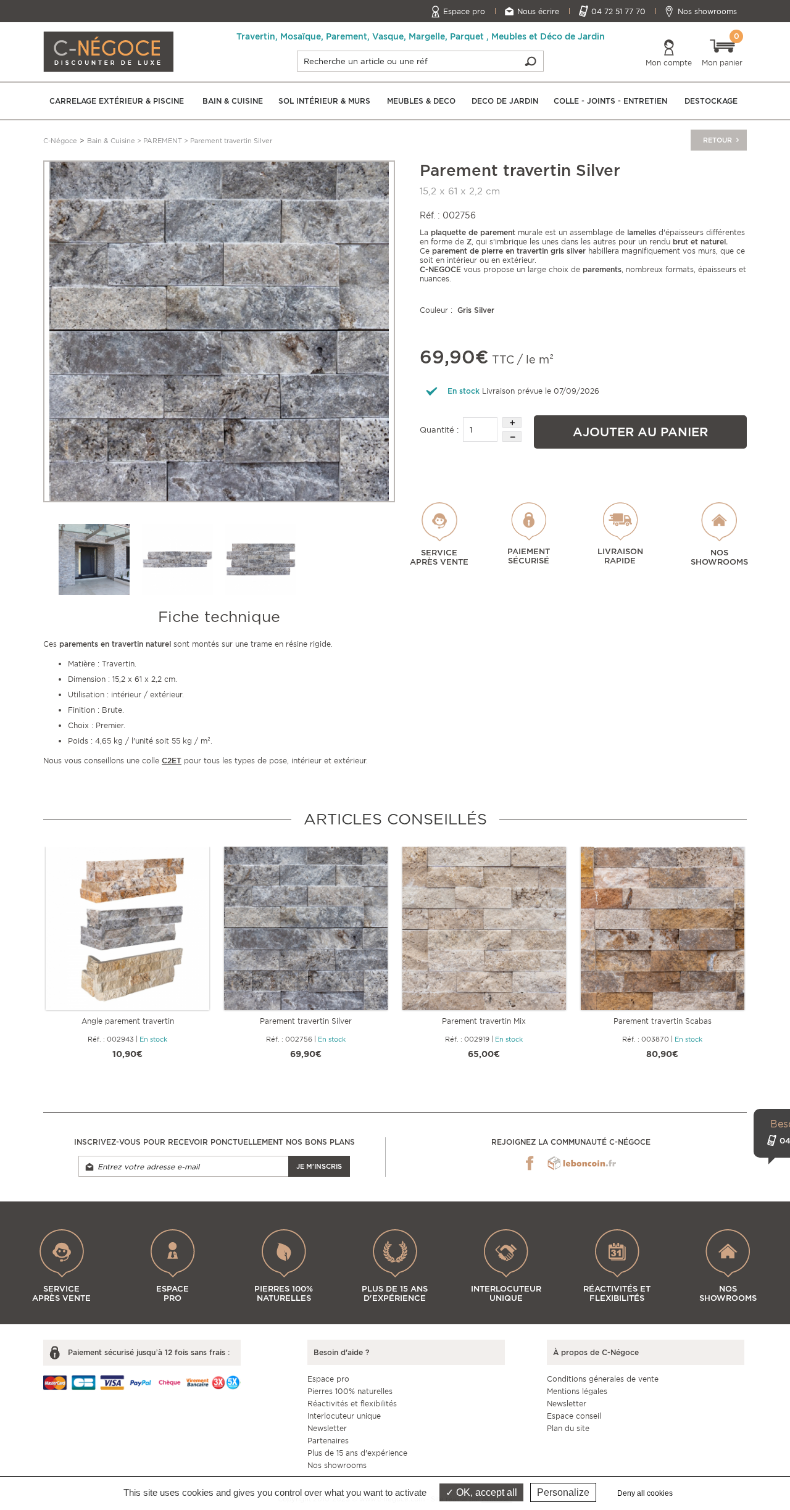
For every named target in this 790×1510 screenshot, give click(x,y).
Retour (718, 140)
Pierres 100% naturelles (350, 1391)
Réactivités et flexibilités (352, 1403)
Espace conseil (574, 1416)
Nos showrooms (707, 11)
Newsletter (327, 1428)
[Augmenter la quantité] (512, 422)
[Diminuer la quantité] (512, 436)
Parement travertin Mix (484, 1021)
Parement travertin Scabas (662, 1021)
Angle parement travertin (127, 1021)
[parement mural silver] (260, 559)
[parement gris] (94, 559)
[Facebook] (529, 1163)
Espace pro (464, 11)
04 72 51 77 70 (618, 11)
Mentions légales (577, 1391)
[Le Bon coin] (581, 1163)
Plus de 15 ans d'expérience (357, 1453)
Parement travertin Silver (306, 1021)
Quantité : (439, 429)
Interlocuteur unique (344, 1416)
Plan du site (568, 1428)
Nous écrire (538, 11)
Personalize (563, 1492)
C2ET (171, 760)
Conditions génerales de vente (603, 1378)
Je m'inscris (319, 1166)
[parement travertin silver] (219, 330)
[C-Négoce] (108, 51)
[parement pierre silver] (177, 559)
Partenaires (328, 1440)
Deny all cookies (645, 1493)
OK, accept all (485, 1492)
